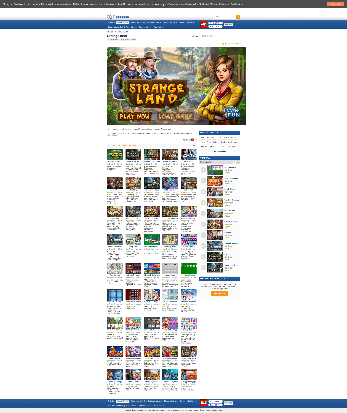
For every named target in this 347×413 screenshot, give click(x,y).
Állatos (222, 146)
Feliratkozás (219, 293)
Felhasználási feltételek (134, 410)
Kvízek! (215, 26)
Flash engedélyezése (214, 410)
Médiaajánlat (199, 410)
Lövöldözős (232, 146)
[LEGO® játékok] (203, 24)
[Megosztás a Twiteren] (190, 139)
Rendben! (335, 4)
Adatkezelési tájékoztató (154, 410)
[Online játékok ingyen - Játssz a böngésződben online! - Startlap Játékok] (118, 17)
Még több (228, 24)
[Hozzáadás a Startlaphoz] (184, 139)
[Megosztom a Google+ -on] (192, 139)
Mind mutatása (220, 151)
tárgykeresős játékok (128, 39)
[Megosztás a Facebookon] (187, 139)
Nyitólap (111, 22)
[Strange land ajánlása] (195, 139)
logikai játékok (113, 39)
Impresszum (187, 410)
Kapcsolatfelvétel (173, 410)
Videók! (215, 23)
